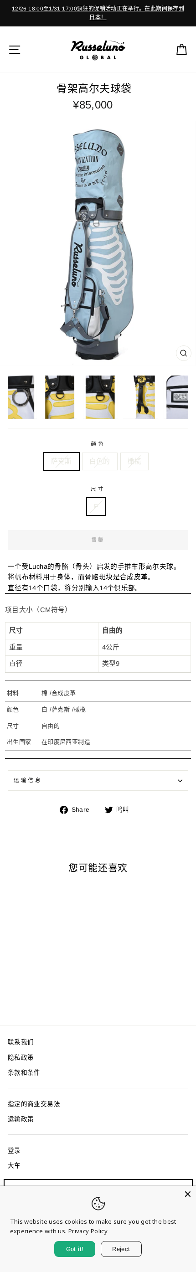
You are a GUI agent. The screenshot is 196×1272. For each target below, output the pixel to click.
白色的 (99, 461)
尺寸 (98, 489)
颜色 (98, 444)
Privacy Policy (88, 1231)
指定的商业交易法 (34, 1104)
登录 (14, 1150)
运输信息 (28, 780)
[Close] (187, 1194)
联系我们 (21, 1042)
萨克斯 (61, 461)
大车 (14, 1165)
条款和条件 (24, 1072)
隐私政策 (21, 1057)
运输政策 (21, 1119)
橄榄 (135, 461)
